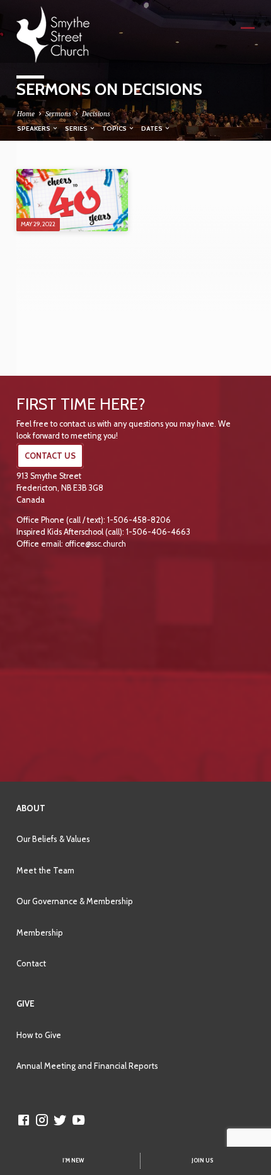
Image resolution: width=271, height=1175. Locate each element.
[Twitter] (60, 1120)
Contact (31, 963)
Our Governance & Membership (74, 901)
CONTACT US (50, 456)
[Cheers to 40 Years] (72, 200)
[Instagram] (42, 1120)
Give (25, 1003)
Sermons (58, 113)
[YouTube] (78, 1120)
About (30, 808)
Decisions (96, 113)
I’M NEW (73, 1160)
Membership (39, 932)
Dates (152, 128)
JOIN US (202, 1160)
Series (77, 128)
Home (26, 113)
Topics (115, 128)
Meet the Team (45, 870)
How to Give (38, 1035)
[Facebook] (23, 1120)
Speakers (34, 128)
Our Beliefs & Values (53, 839)
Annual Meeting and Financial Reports (87, 1066)
